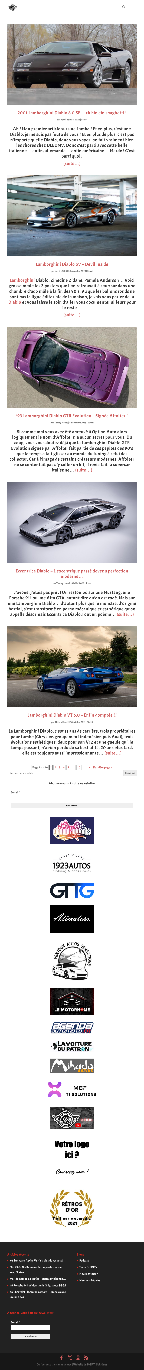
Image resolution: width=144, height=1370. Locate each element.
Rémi (63, 119)
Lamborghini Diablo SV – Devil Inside (72, 264)
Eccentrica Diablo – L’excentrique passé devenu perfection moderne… (72, 573)
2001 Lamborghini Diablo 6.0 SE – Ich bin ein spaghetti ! (72, 113)
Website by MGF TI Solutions (90, 1364)
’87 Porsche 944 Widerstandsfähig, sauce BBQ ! (38, 1285)
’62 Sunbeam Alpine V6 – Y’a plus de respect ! (36, 1260)
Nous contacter (88, 1274)
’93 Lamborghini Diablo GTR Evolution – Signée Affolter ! (72, 416)
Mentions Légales (89, 1280)
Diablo (14, 302)
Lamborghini (22, 280)
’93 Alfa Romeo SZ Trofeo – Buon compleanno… (38, 1279)
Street (84, 119)
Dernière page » (102, 767)
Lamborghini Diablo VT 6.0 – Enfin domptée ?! (72, 715)
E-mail (15, 792)
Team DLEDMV (88, 1267)
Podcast (84, 1260)
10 (78, 767)
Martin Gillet (61, 271)
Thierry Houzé (61, 422)
